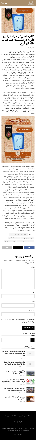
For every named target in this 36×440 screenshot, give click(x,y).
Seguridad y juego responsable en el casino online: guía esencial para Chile (13, 353)
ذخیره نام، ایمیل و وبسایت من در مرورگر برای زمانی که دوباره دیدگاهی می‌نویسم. (19, 320)
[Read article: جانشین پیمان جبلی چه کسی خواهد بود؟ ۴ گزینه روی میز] (30, 373)
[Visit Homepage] (31, 3)
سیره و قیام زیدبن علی (27, 238)
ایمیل (32, 301)
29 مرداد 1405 (22, 393)
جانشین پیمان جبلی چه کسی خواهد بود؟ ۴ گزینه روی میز (14, 372)
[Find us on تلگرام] (18, 434)
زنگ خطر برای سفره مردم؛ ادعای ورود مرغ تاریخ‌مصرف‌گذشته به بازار (14, 389)
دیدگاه (32, 267)
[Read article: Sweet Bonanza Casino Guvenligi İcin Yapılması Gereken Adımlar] (30, 364)
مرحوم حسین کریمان (10, 241)
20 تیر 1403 (31, 48)
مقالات (15, 416)
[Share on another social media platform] (7, 247)
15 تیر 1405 (22, 401)
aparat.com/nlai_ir (23, 225)
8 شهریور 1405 (22, 358)
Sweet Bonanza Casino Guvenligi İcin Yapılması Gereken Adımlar (14, 363)
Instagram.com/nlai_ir (26, 228)
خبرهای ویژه (22, 416)
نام (33, 292)
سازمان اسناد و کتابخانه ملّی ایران (18, 235)
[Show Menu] (6, 3)
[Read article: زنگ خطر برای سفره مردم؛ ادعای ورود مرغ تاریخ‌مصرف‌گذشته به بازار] (30, 390)
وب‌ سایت (31, 311)
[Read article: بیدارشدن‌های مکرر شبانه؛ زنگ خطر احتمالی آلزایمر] (30, 399)
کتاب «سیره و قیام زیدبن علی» (25, 241)
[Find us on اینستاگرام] (21, 434)
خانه (29, 416)
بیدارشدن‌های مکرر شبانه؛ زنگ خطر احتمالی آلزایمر (15, 398)
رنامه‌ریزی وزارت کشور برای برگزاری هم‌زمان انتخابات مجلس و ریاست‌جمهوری (13, 380)
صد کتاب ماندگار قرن (14, 238)
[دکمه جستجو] (3, 3)
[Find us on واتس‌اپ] (15, 434)
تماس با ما (8, 416)
